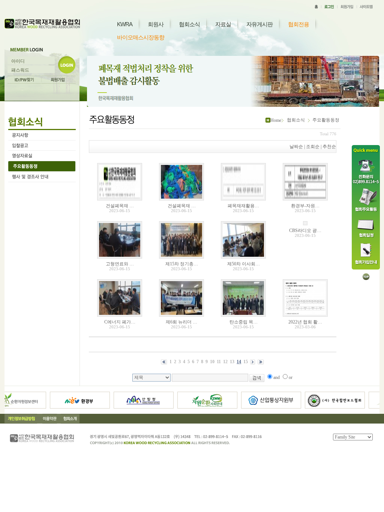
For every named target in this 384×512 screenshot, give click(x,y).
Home (275, 120)
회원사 (156, 24)
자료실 (223, 24)
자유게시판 (259, 24)
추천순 (329, 146)
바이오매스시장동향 (140, 37)
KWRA (124, 24)
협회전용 (298, 24)
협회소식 (189, 24)
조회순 (313, 146)
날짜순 (296, 146)
